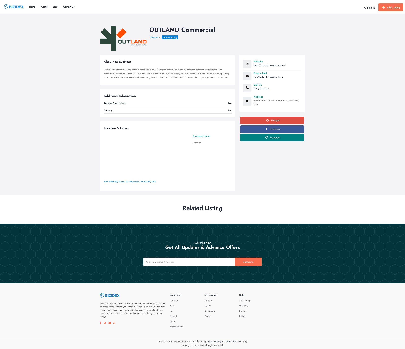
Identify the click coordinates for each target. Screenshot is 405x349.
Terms (172, 321)
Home (32, 7)
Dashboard (209, 310)
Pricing (242, 310)
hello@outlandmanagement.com (268, 76)
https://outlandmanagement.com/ (269, 65)
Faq (171, 310)
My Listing (244, 305)
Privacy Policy (176, 326)
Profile (207, 316)
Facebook (274, 129)
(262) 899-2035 (261, 88)
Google (275, 120)
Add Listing (393, 7)
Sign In (207, 305)
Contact (173, 316)
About (44, 7)
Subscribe (248, 262)
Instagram (274, 137)
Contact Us (68, 7)
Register (208, 300)
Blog (55, 7)
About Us (174, 300)
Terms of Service (233, 341)
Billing (242, 316)
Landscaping (170, 37)
